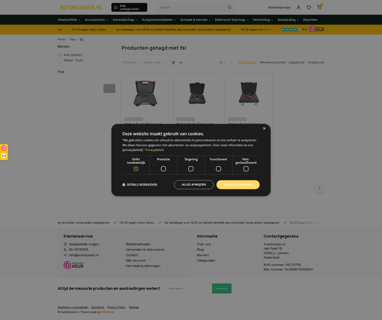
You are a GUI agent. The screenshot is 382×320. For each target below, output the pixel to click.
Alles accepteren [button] (238, 184)
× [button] (264, 128)
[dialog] (191, 160)
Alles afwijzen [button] (194, 184)
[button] (139, 185)
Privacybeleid (154, 150)
